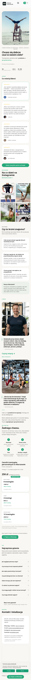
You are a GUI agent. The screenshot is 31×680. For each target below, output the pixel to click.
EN (27, 2)
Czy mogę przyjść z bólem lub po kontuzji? (15, 590)
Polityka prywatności (7, 675)
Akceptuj (9, 670)
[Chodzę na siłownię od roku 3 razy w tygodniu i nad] (8, 212)
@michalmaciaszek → (7, 177)
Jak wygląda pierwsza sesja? (15, 562)
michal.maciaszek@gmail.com (16, 628)
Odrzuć (22, 670)
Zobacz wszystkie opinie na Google (15, 165)
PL (24, 2)
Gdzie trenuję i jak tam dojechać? (15, 580)
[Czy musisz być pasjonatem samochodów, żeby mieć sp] (23, 192)
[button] (18, 3)
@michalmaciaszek (15, 630)
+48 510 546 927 (20, 626)
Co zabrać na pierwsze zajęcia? (15, 585)
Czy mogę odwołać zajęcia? (15, 595)
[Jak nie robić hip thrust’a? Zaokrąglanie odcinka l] (23, 212)
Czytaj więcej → (8, 353)
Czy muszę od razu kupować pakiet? (15, 566)
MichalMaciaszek (14, 632)
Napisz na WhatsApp (11, 537)
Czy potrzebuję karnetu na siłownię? (15, 576)
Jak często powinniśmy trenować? (15, 571)
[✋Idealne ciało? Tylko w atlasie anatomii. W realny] (8, 192)
